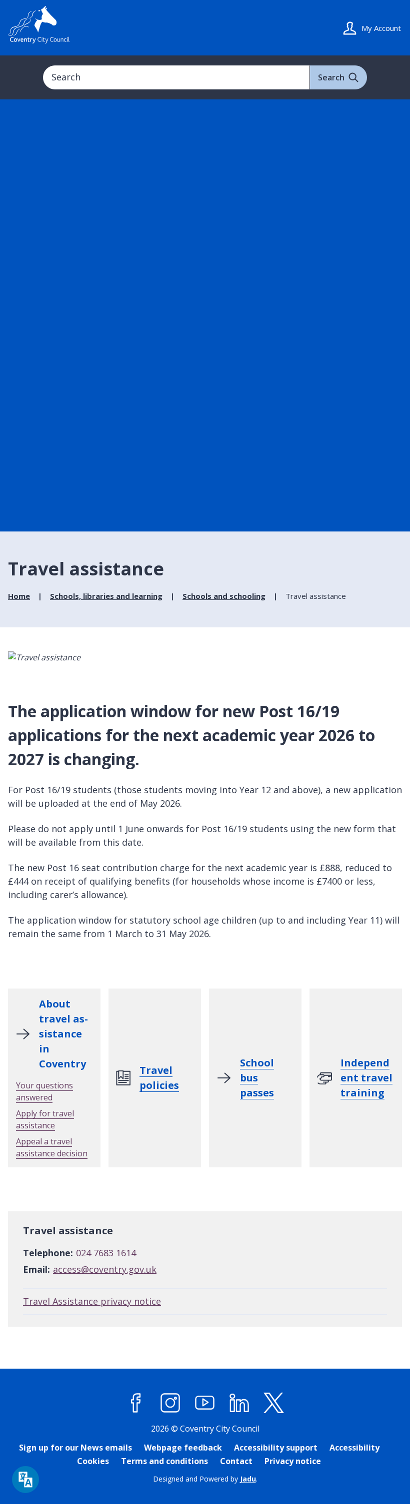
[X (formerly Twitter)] (274, 1403)
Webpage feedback (183, 1447)
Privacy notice (292, 1461)
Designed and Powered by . (205, 1479)
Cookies (93, 1461)
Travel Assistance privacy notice (92, 1301)
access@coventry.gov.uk (104, 1269)
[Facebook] (136, 1403)
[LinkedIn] (240, 1403)
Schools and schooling (224, 596)
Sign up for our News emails (75, 1447)
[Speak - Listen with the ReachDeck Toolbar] (25, 1479)
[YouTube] (205, 1403)
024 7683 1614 (106, 1253)
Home (19, 596)
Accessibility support (276, 1447)
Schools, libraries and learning (106, 596)
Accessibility (355, 1447)
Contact (236, 1461)
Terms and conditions (164, 1461)
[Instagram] (170, 1403)
